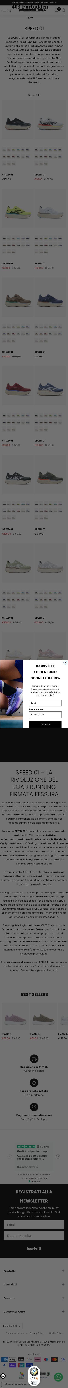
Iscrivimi (45, 724)
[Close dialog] (65, 662)
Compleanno (36, 709)
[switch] (34, 1383)
